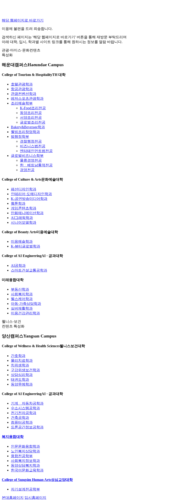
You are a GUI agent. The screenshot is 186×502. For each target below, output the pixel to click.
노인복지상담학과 (25, 451)
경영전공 (27, 170)
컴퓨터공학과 (22, 422)
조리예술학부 (22, 103)
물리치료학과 (22, 360)
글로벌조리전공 (32, 122)
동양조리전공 (31, 113)
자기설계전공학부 (25, 489)
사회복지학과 (22, 294)
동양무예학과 (22, 384)
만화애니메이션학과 (27, 213)
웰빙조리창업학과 (25, 132)
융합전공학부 (22, 456)
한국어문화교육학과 (27, 470)
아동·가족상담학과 (26, 304)
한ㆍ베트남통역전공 (36, 165)
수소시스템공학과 (25, 408)
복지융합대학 (13, 437)
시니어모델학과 (23, 222)
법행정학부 (20, 136)
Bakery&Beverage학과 (28, 127)
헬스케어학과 (22, 299)
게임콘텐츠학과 (23, 208)
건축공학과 (20, 418)
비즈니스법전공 (32, 146)
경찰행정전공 (31, 141)
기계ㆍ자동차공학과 (27, 403)
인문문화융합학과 (25, 446)
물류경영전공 (31, 160)
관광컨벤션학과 (23, 94)
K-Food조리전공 (33, 108)
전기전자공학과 (23, 413)
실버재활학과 (22, 308)
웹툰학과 (18, 203)
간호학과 (18, 356)
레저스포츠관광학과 (27, 98)
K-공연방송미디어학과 (29, 199)
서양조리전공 (31, 117)
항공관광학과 (22, 89)
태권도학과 (20, 379)
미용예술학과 (22, 241)
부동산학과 (20, 289)
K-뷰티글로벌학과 (25, 246)
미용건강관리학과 (25, 313)
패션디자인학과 (23, 189)
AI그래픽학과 (22, 218)
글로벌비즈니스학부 (27, 156)
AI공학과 (18, 265)
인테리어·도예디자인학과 (31, 194)
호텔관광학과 (22, 84)
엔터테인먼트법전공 (36, 151)
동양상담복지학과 (25, 465)
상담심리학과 (22, 375)
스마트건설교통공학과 (29, 270)
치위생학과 (20, 365)
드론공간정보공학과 (27, 427)
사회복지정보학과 (25, 461)
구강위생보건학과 (25, 370)
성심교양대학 (37, 480)
